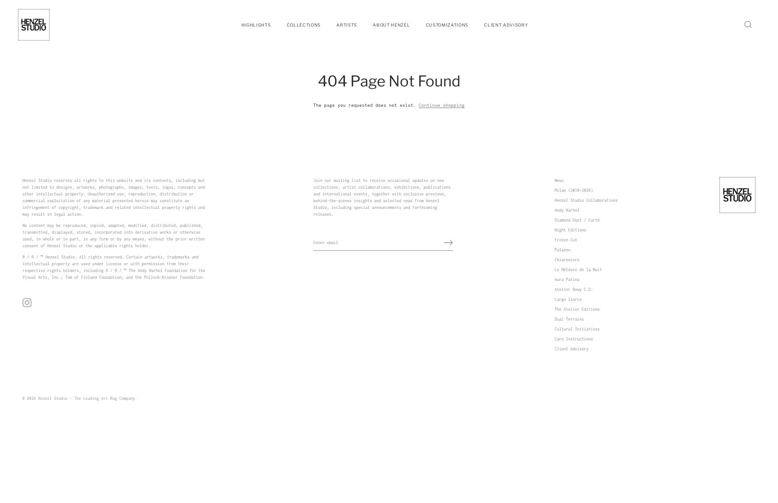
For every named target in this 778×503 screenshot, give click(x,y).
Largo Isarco (568, 299)
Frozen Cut (566, 239)
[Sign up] (448, 242)
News (559, 180)
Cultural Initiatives (577, 328)
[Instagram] (27, 301)
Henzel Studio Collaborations (586, 200)
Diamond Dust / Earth (577, 220)
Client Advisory (571, 348)
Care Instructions (574, 338)
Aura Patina (567, 279)
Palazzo (562, 249)
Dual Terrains (569, 319)
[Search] (748, 25)
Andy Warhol (567, 210)
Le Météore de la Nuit (578, 269)
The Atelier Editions (577, 309)
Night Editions (570, 229)
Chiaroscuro (567, 259)
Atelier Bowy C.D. (574, 289)
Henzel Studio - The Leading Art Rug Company (86, 398)
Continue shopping (442, 105)
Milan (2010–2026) (574, 190)
